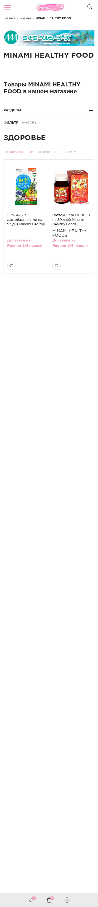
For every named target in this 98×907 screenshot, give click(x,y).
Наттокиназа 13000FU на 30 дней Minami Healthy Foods (71, 220)
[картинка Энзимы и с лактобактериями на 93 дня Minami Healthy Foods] (26, 187)
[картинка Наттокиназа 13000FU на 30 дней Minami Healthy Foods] (71, 187)
